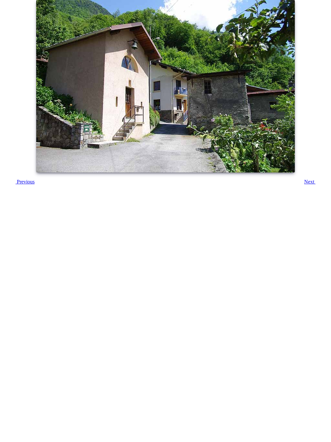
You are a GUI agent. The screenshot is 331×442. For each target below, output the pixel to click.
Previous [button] (25, 181)
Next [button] (309, 181)
